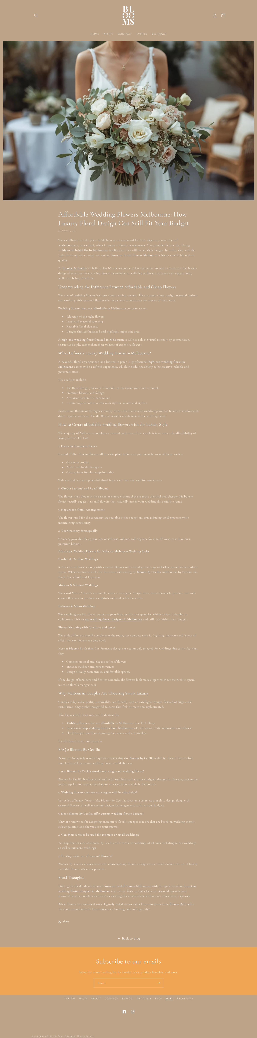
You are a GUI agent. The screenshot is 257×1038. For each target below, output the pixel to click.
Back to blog (131, 938)
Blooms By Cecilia (48, 1036)
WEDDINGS (143, 998)
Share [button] (66, 921)
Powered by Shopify (67, 1036)
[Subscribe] (159, 983)
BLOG (169, 998)
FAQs (158, 998)
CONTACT (111, 998)
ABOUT (96, 998)
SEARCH (69, 998)
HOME (83, 998)
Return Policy (185, 998)
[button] (36, 15)
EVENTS (127, 998)
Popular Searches (86, 1036)
